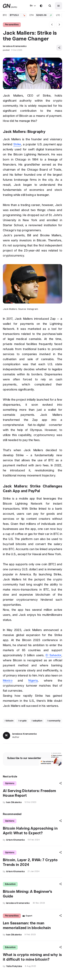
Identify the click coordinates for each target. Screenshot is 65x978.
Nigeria (33, 680)
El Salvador (53, 655)
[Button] (49, 5)
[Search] (49, 5)
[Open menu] (58, 5)
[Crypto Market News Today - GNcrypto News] (10, 6)
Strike (17, 144)
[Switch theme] (41, 5)
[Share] (59, 48)
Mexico (7, 680)
